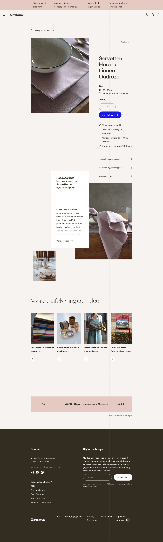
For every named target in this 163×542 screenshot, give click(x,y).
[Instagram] (32, 472)
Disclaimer (106, 516)
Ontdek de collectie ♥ (41, 481)
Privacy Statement (100, 470)
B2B (33, 485)
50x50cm (108, 90)
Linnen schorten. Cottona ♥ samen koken (95, 349)
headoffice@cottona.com (43, 458)
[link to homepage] (16, 15)
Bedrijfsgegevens (74, 516)
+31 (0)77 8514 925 (40, 461)
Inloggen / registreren (41, 502)
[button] (153, 15)
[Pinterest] (42, 472)
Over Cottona (37, 494)
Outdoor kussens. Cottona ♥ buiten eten (121, 349)
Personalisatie (38, 490)
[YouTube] (37, 472)
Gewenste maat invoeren (115, 93)
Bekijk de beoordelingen (120, 415)
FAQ (59, 516)
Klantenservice (38, 498)
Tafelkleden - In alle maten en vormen (42, 349)
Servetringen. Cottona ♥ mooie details (68, 349)
